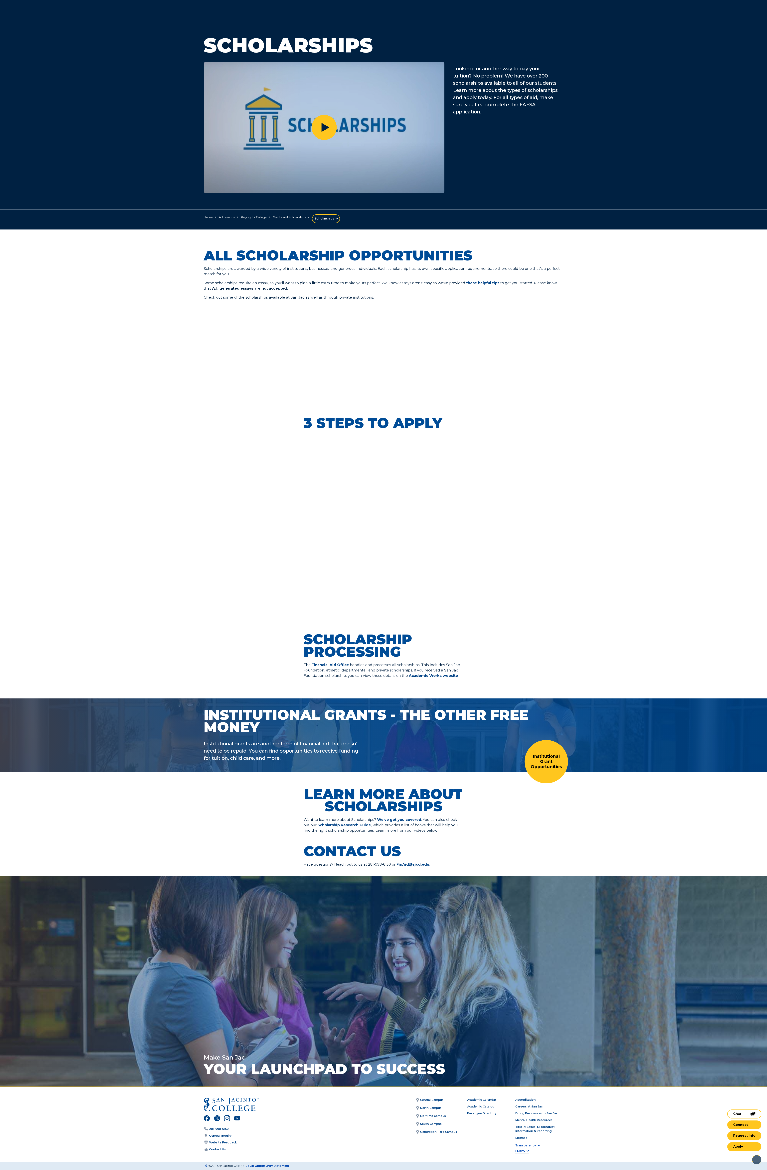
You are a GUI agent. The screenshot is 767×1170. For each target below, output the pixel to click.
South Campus (431, 1124)
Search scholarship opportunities (242, 360)
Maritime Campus (433, 1116)
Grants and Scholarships (289, 217)
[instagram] (227, 1118)
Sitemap (521, 1138)
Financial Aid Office (330, 665)
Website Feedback (223, 1142)
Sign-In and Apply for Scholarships (431, 528)
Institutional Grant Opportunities (546, 761)
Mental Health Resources (533, 1120)
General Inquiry (220, 1135)
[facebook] (207, 1118)
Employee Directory (481, 1113)
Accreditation (525, 1099)
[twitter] (217, 1119)
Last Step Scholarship (332, 322)
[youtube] (236, 1119)
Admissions (227, 217)
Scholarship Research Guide (344, 825)
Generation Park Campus (438, 1132)
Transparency (525, 1145)
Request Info (744, 1135)
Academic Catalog (480, 1106)
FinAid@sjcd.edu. (413, 864)
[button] (324, 127)
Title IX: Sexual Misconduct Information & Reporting (535, 1129)
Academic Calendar (481, 1099)
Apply (738, 1146)
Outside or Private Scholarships (507, 325)
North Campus (430, 1108)
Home (208, 217)
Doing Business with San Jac (536, 1113)
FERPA (520, 1151)
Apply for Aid (436, 464)
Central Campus (431, 1100)
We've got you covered (399, 819)
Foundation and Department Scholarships (248, 325)
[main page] (32, 14)
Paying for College (254, 217)
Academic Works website (433, 675)
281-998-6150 (219, 1129)
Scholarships (324, 218)
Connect (740, 1125)
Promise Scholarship (420, 322)
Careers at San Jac (529, 1106)
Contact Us (217, 1149)
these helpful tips (482, 283)
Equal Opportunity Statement (267, 1166)
